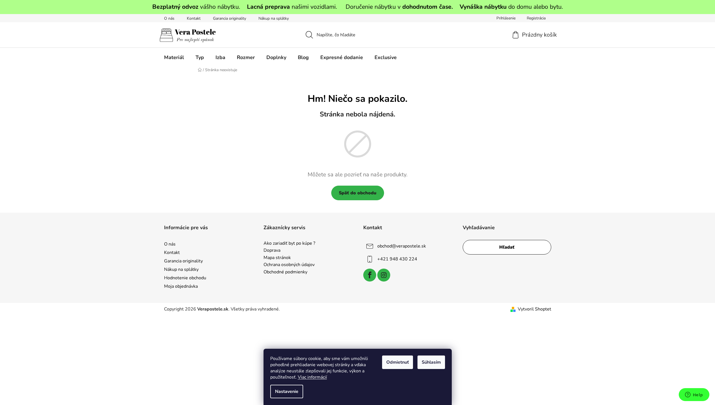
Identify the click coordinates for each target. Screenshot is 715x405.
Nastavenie (286, 391)
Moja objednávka (181, 286)
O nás (169, 18)
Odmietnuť (397, 362)
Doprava (272, 250)
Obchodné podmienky (285, 272)
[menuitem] (174, 57)
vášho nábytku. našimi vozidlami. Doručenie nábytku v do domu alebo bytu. (357, 7)
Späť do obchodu (357, 193)
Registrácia (536, 18)
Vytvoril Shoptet (534, 309)
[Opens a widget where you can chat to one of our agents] (693, 395)
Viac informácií (312, 377)
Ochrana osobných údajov (289, 264)
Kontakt (194, 18)
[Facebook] (369, 275)
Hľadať (506, 247)
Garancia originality (229, 18)
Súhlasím (431, 362)
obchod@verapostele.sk (401, 246)
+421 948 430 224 (397, 259)
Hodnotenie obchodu (185, 278)
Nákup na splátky (273, 18)
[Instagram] (383, 275)
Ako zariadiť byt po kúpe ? (289, 243)
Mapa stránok (277, 257)
